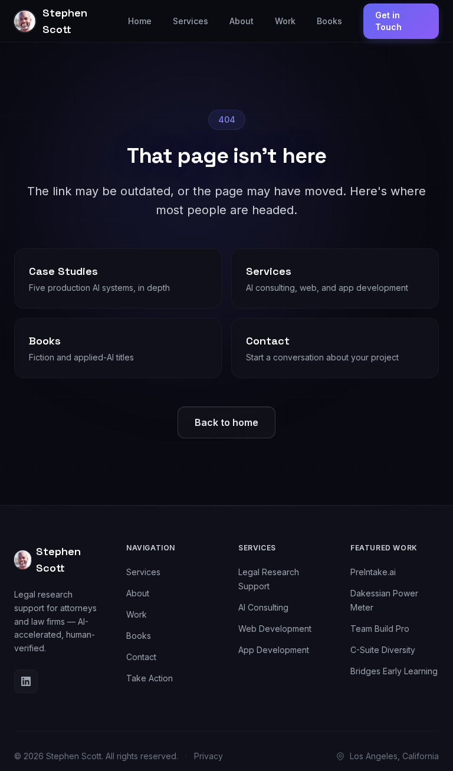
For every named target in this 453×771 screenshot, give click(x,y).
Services (190, 21)
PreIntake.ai (373, 572)
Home (140, 21)
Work (285, 21)
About (241, 21)
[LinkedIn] (26, 681)
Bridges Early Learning (394, 671)
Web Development (274, 629)
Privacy (208, 756)
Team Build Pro (379, 629)
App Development (273, 650)
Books (329, 21)
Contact (141, 657)
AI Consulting (263, 607)
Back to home (226, 422)
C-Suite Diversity (382, 650)
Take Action (149, 678)
